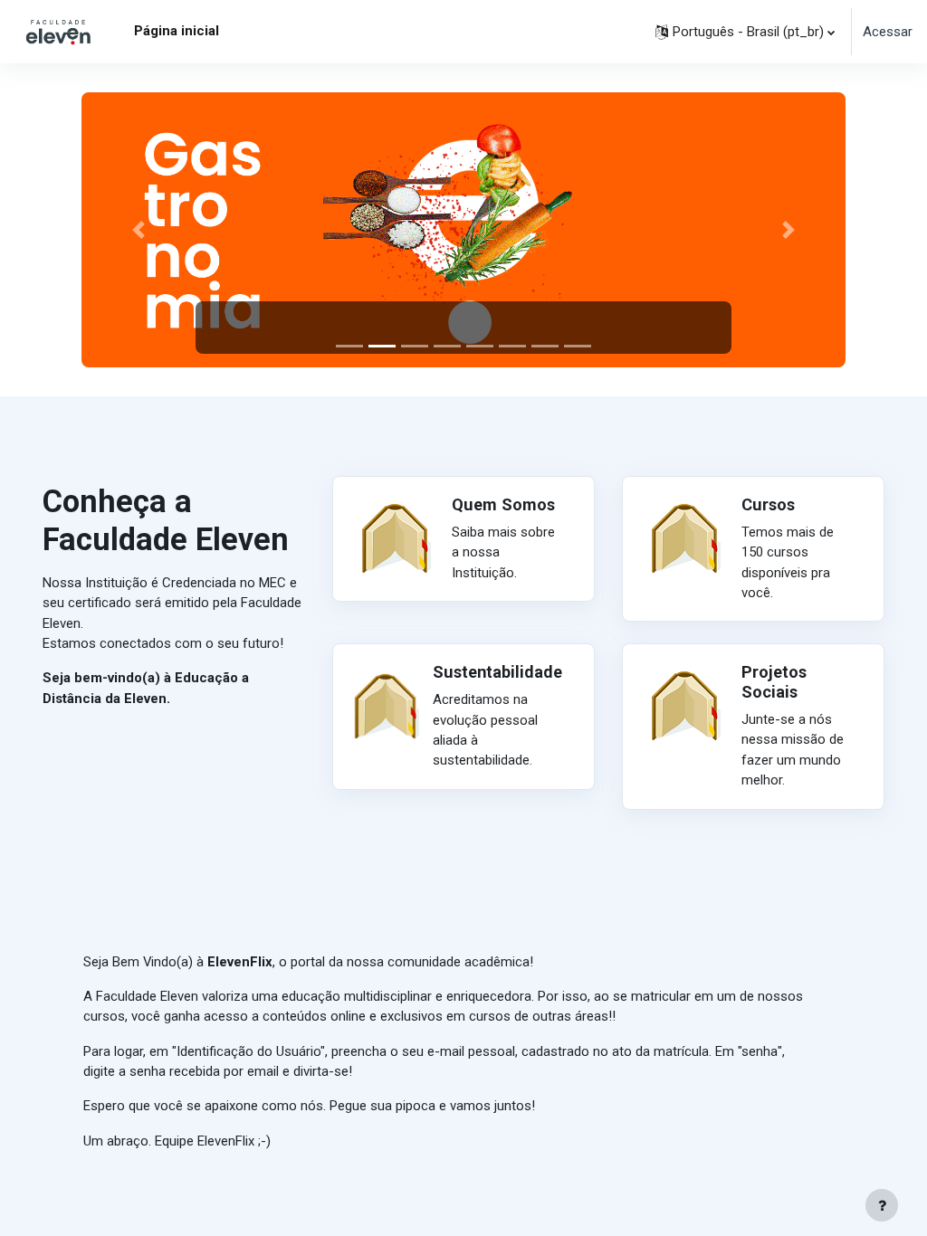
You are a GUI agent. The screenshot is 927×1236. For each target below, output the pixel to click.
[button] (745, 31)
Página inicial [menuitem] (176, 31)
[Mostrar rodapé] (881, 1205)
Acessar (888, 32)
